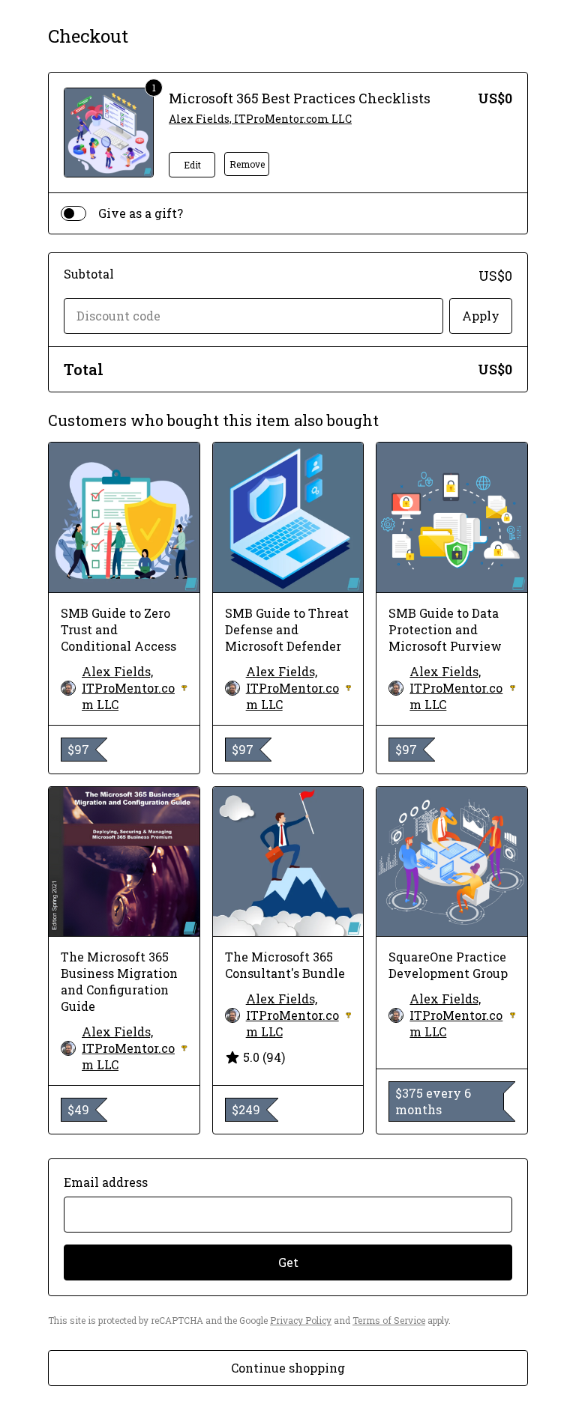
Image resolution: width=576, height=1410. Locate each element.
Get (288, 1262)
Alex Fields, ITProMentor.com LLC (260, 119)
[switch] (73, 213)
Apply (481, 315)
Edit (192, 165)
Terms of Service (388, 1320)
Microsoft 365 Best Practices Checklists (299, 98)
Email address (106, 1182)
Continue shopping (288, 1368)
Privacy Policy (301, 1320)
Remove (247, 164)
